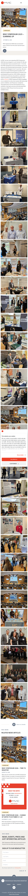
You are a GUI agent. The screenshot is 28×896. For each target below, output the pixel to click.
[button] (21, 2)
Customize (13, 463)
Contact (19, 884)
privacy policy (18, 867)
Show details (20, 455)
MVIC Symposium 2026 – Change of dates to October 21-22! (14, 816)
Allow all (14, 459)
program (6, 79)
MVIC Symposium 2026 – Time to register (14, 769)
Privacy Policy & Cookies (14, 894)
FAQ (14, 884)
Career (8, 884)
